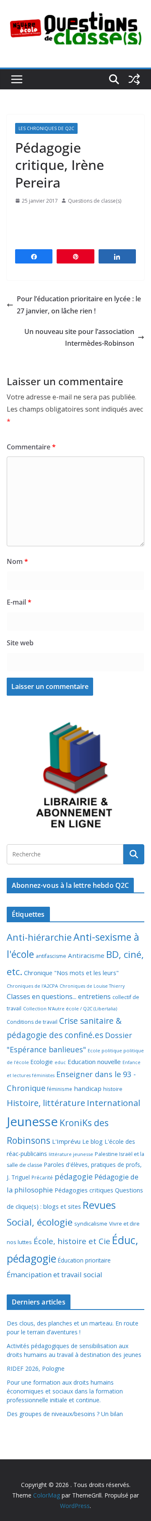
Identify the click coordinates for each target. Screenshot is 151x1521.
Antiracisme (86, 955)
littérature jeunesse (71, 1154)
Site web (20, 642)
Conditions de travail (32, 1021)
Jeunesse (32, 1121)
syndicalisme (90, 1223)
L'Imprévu (66, 1141)
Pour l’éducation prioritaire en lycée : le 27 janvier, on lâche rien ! (79, 305)
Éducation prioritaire (84, 1260)
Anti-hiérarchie (39, 937)
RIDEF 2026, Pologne (36, 1368)
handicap (88, 1088)
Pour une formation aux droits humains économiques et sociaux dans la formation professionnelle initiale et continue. (65, 1391)
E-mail (19, 602)
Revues (99, 1205)
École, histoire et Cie (72, 1241)
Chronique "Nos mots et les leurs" (71, 973)
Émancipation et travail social (54, 1274)
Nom (17, 561)
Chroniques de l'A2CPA (32, 986)
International (113, 1103)
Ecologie (42, 1062)
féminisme (59, 1088)
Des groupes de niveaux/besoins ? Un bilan (65, 1414)
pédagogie (74, 1176)
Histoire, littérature (46, 1103)
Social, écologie (40, 1222)
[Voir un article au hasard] (134, 79)
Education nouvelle (94, 1061)
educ (60, 1062)
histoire (112, 1089)
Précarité (42, 1177)
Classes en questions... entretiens (59, 996)
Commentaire (31, 446)
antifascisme (51, 956)
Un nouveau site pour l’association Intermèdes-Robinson (79, 337)
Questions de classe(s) (94, 200)
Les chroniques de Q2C (46, 128)
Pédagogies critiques (84, 1190)
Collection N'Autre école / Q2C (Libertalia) (70, 1008)
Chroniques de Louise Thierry (92, 986)
